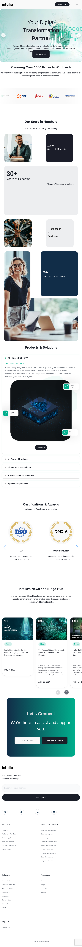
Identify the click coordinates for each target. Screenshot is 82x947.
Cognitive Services (47, 861)
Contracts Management (49, 841)
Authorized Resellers (9, 834)
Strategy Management (48, 845)
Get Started (41, 797)
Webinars (44, 892)
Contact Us (27, 740)
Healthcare (6, 892)
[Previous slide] (3, 35)
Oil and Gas (6, 904)
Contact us (41, 54)
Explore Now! (41, 447)
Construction (6, 900)
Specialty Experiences (18, 484)
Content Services (47, 849)
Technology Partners (9, 838)
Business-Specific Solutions (21, 475)
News (8, 644)
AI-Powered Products (18, 459)
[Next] (58, 692)
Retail (4, 907)
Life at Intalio (6, 849)
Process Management (48, 853)
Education (5, 896)
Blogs (42, 644)
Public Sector (6, 881)
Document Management (49, 830)
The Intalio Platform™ (18, 358)
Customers (44, 888)
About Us (5, 830)
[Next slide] (78, 35)
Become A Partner (8, 841)
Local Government (8, 884)
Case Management (47, 834)
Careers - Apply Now (9, 845)
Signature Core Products (19, 467)
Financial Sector (7, 888)
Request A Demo (62, 4)
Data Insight (45, 838)
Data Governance (47, 857)
